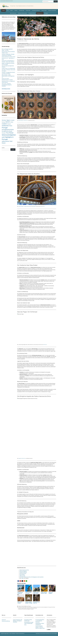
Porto (8, 10)
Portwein (3, 133)
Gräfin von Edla (22, 575)
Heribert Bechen (21, 120)
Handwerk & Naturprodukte (22, 13)
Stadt (11, 141)
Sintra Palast (53, 607)
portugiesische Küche (8, 129)
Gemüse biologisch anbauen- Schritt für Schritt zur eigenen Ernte (40, 627)
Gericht (8, 122)
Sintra (25, 624)
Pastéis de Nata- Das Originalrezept (8, 68)
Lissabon (3, 10)
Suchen (56, 1)
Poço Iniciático (22, 574)
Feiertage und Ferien (32, 13)
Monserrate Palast (23, 573)
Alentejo (16, 10)
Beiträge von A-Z (40, 13)
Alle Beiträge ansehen (6, 88)
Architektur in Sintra (21, 607)
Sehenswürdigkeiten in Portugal (46, 607)
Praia (7, 133)
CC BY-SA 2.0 (25, 120)
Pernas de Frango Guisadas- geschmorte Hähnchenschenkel (27, 608)
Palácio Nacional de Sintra (28, 607)
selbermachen (5, 141)
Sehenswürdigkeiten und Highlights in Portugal (9, 137)
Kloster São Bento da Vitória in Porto (8, 56)
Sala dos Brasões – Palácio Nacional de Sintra (25, 206)
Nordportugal (28, 10)
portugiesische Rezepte (36, 10)
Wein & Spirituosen (13, 13)
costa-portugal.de (54, 633)
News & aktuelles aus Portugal (26, 606)
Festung (3, 122)
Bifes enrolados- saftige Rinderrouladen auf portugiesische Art (8, 76)
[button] (18, 581)
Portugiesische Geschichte (37, 607)
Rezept (11, 133)
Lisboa (11, 122)
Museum (9, 123)
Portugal (4, 128)
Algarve (11, 10)
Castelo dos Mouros (23, 572)
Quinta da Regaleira (23, 571)
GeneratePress (22, 633)
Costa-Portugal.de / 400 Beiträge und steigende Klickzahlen (17, 620)
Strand (3, 143)
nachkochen (5, 125)
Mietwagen (46, 13)
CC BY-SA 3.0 (23, 458)
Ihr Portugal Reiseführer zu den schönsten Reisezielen (40, 620)
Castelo (12, 120)
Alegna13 (20, 458)
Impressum (4, 619)
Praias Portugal (44, 10)
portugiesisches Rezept (7, 131)
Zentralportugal (21, 10)
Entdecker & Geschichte (52, 10)
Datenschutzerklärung (6, 621)
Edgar (22, 578)
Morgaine (34, 206)
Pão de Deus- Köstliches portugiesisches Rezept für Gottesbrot (7, 85)
